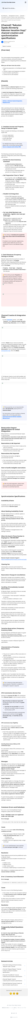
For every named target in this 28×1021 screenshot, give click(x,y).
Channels (22, 15)
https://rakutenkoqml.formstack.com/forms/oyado (14, 559)
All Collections (4, 15)
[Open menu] (25, 2)
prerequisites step (5, 350)
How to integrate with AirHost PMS (12, 147)
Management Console (14, 15)
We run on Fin (14, 1017)
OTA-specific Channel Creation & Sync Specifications (12, 17)
